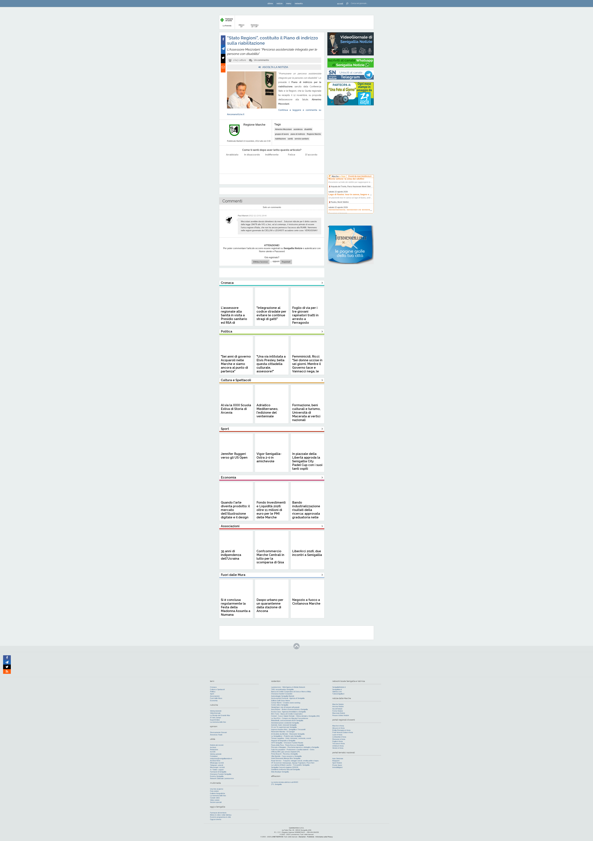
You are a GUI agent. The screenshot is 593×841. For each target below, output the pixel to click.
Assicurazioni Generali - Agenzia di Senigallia (288, 698)
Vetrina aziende (215, 754)
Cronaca (213, 687)
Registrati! (286, 262)
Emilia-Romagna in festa (341, 730)
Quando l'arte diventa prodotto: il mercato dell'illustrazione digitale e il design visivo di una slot (235, 512)
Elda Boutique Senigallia (280, 772)
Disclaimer (302, 837)
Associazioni (214, 696)
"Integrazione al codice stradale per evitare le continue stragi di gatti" (271, 313)
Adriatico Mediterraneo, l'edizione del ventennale (267, 410)
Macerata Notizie (338, 713)
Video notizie (214, 800)
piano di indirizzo (298, 134)
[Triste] (252, 162)
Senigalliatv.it (337, 689)
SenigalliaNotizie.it (339, 687)
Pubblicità (310, 837)
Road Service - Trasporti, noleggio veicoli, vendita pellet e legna (294, 761)
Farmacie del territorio (218, 813)
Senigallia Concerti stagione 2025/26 (284, 767)
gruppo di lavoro (282, 134)
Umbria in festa (338, 746)
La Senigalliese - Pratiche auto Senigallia (286, 736)
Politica (212, 692)
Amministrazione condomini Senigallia (285, 723)
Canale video (215, 798)
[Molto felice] (311, 162)
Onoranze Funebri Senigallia (220, 774)
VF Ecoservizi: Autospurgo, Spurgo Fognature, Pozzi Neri (292, 763)
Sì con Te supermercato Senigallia (284, 727)
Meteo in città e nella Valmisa (220, 815)
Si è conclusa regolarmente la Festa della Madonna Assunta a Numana (235, 607)
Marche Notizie (338, 704)
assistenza (298, 129)
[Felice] (291, 162)
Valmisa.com (337, 692)
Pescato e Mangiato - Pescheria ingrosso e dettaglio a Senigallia (295, 747)
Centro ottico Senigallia (279, 705)
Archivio (213, 747)
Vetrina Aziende (215, 711)
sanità (290, 139)
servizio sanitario (302, 139)
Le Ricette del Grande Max (220, 715)
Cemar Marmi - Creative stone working (285, 703)
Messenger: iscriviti (217, 767)
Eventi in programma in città (220, 817)
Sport (212, 694)
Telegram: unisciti (216, 765)
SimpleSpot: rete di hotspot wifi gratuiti (285, 707)
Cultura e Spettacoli (217, 689)
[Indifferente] (272, 162)
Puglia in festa (337, 741)
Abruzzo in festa (338, 728)
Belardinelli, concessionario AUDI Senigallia (287, 720)
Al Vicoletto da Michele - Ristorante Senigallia (288, 734)
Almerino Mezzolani (283, 129)
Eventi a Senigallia (216, 776)
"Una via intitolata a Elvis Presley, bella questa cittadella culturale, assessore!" (271, 364)
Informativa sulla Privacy (324, 837)
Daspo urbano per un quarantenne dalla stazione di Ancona (270, 605)
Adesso (241, 26)
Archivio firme (215, 761)
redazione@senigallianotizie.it (221, 758)
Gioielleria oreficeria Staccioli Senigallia (285, 769)
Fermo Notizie (337, 711)
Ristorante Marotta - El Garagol (282, 732)
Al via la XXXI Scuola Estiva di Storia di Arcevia (236, 408)
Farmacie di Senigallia (218, 772)
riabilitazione (280, 139)
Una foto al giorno (216, 789)
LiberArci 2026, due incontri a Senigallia (307, 553)
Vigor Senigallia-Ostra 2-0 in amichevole (269, 457)
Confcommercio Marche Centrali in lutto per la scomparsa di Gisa (270, 556)
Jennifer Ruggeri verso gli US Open (234, 455)
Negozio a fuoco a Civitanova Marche (306, 601)
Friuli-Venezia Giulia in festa (342, 732)
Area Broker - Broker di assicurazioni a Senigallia (289, 709)
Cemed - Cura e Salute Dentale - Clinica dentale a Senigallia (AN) (295, 716)
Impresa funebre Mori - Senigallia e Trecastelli (288, 729)
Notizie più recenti (216, 745)
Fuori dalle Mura (216, 698)
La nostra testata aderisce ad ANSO (284, 782)
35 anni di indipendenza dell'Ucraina (231, 554)
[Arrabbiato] (232, 162)
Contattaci (214, 756)
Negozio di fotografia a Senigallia (283, 740)
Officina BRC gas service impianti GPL (285, 752)
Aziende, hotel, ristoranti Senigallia (283, 725)
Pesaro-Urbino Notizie (340, 715)
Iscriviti (212, 752)
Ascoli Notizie (337, 709)
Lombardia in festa (339, 737)
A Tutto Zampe (215, 717)
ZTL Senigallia (276, 784)
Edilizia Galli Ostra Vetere (280, 700)
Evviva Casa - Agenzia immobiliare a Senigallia (288, 712)
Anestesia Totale (216, 735)
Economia (213, 700)
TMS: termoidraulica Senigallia (282, 689)
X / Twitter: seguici (217, 770)
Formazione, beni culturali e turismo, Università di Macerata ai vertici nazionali (306, 412)
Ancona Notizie (338, 706)
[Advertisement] (350, 127)
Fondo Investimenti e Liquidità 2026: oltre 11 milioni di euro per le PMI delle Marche (271, 510)
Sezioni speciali (215, 802)
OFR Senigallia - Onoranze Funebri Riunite (287, 743)
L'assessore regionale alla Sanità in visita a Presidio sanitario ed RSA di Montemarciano (234, 317)
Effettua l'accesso (260, 262)
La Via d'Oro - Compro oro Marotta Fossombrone (289, 718)
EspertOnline (215, 720)
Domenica (254, 26)
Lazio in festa (337, 735)
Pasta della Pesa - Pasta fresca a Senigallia (287, 745)
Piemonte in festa (338, 739)
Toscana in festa (338, 743)
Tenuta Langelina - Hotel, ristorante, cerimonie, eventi (291, 738)
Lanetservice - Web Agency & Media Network (288, 687)
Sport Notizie (337, 763)
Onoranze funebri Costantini (281, 694)
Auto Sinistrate (337, 758)
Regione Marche (254, 124)
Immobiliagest (337, 767)
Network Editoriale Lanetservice (222, 778)
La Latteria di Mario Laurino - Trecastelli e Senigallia (290, 765)
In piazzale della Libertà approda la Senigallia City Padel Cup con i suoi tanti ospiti (307, 461)
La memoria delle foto (218, 722)
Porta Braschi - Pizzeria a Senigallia (284, 754)
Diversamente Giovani (218, 732)
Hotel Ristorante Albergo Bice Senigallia (285, 758)
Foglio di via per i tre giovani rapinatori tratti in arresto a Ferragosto (305, 315)
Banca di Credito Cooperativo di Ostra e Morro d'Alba (291, 692)
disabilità (308, 129)
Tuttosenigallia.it (338, 694)
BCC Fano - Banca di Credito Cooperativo (287, 714)
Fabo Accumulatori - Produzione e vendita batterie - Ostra (292, 749)
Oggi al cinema (215, 819)
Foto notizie (214, 791)
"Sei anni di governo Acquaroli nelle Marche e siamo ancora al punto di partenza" (236, 364)
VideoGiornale (215, 713)
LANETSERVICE (277, 837)
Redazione (214, 749)
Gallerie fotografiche (217, 793)
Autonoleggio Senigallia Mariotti (282, 696)
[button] (340, 3)
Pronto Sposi (337, 765)
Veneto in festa (337, 748)
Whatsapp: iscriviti (217, 763)
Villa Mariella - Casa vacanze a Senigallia (286, 756)
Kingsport (335, 761)
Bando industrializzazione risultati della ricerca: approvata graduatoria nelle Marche (306, 512)
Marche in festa (338, 726)
